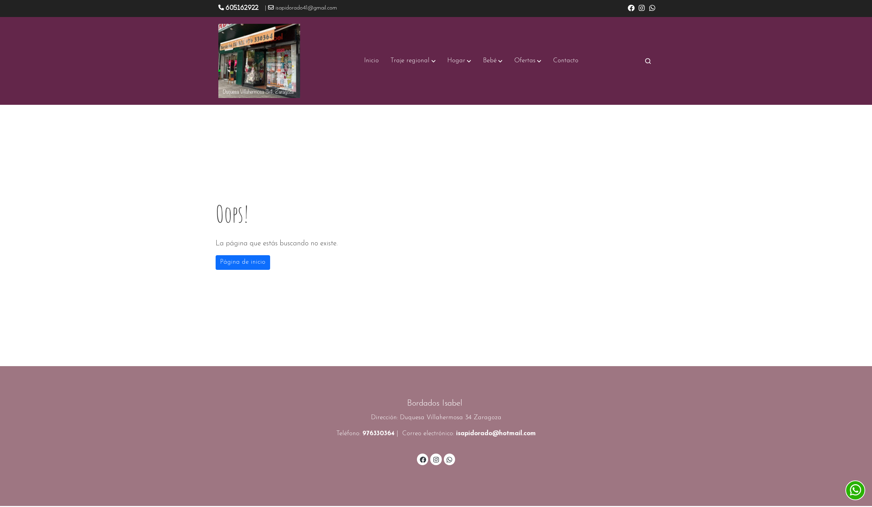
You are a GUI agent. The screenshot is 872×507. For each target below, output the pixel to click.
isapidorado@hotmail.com (496, 433)
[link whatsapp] (652, 7)
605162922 (242, 7)
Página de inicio (242, 262)
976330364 (378, 433)
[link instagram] (642, 7)
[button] (413, 61)
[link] (259, 61)
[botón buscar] (648, 61)
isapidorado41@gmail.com (306, 8)
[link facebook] (631, 7)
